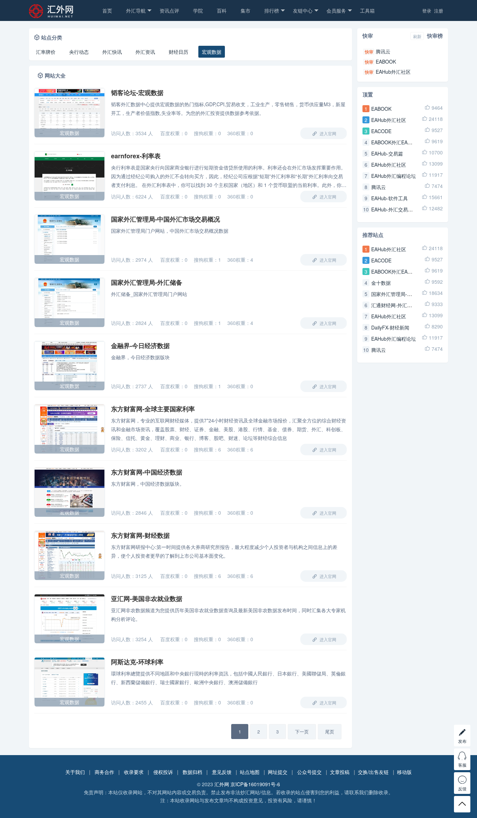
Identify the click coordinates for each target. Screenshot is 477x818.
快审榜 (435, 35)
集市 (245, 10)
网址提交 (277, 771)
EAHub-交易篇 (387, 153)
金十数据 (381, 282)
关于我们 (75, 771)
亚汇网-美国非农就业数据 (146, 598)
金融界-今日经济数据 (140, 345)
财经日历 (178, 51)
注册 (438, 10)
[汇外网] (62, 14)
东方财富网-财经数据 (140, 535)
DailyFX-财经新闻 (390, 327)
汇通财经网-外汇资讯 (394, 305)
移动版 (404, 771)
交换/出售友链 (373, 771)
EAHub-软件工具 (389, 198)
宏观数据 (211, 51)
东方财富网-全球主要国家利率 (153, 408)
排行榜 (271, 10)
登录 (426, 10)
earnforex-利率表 (136, 155)
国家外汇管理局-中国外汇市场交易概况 (165, 219)
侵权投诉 (163, 771)
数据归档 (192, 771)
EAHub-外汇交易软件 (394, 209)
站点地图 (249, 771)
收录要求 (134, 771)
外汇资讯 (145, 51)
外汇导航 (136, 10)
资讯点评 (169, 10)
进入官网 (327, 133)
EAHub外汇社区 (393, 71)
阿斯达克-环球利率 (137, 661)
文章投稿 (340, 771)
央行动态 (79, 51)
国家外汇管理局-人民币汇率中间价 (408, 293)
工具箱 (367, 10)
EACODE (381, 131)
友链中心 (303, 10)
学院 (198, 10)
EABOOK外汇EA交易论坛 (399, 142)
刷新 (417, 36)
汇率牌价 (46, 51)
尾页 (329, 731)
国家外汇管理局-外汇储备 (146, 282)
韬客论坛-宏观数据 (137, 92)
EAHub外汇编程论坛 (393, 175)
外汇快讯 (112, 51)
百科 (222, 10)
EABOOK (386, 61)
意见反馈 (222, 771)
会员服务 (336, 10)
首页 (107, 10)
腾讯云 (383, 51)
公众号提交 (309, 771)
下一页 (302, 731)
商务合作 (104, 771)
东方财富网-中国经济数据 (146, 472)
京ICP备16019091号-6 (255, 784)
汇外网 (221, 784)
